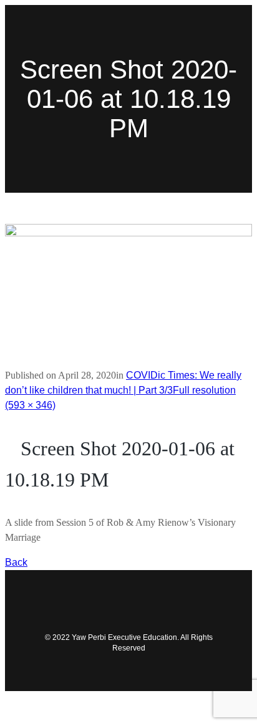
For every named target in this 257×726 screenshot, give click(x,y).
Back (16, 562)
